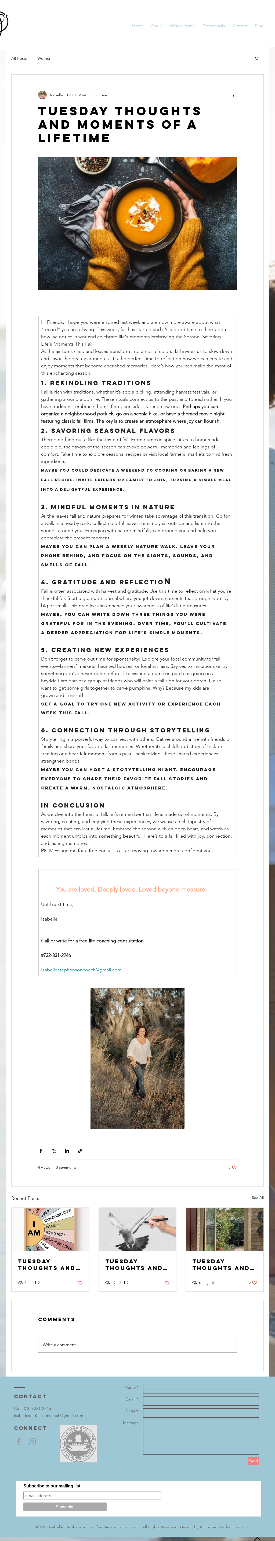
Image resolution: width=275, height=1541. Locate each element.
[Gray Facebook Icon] (18, 1442)
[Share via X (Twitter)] (53, 1150)
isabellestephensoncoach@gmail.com (48, 1415)
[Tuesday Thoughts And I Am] (50, 1229)
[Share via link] (80, 1150)
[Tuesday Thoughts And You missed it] (224, 1229)
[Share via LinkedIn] (67, 1150)
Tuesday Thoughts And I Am (49, 1264)
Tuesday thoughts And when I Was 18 (134, 1264)
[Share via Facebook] (40, 1150)
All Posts (19, 58)
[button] (256, 58)
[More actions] (233, 95)
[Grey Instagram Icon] (32, 1442)
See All (258, 1197)
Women (44, 58)
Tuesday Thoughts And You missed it (221, 1264)
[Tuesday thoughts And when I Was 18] (137, 1229)
